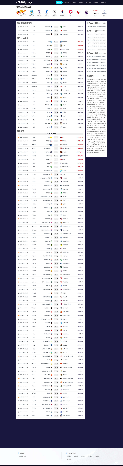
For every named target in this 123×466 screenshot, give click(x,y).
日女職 (34, 400)
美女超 (34, 189)
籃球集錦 (69, 459)
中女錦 (34, 304)
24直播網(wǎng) (24, 2)
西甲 (34, 49)
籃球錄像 (97, 456)
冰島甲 (34, 163)
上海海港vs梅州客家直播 (96, 139)
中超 (34, 26)
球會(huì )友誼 (34, 360)
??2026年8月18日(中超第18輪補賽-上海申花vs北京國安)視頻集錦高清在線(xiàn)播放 (96, 62)
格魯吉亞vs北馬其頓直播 (92, 131)
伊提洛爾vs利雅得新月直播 (97, 117)
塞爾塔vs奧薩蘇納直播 (95, 85)
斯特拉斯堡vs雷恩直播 (96, 114)
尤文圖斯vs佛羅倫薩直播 (95, 110)
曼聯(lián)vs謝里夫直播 (92, 144)
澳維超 (34, 259)
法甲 (34, 41)
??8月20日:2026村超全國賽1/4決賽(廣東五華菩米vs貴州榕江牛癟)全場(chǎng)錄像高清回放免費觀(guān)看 (96, 40)
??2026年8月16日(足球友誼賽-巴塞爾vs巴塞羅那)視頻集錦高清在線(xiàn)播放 (96, 71)
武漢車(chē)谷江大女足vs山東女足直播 (97, 129)
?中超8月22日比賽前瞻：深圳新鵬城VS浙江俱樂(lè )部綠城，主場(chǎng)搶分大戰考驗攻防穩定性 (96, 26)
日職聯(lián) (34, 52)
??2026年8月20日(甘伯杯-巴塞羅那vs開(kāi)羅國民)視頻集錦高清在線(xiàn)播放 (96, 56)
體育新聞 (81, 2)
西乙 (34, 159)
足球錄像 (76, 456)
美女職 (34, 222)
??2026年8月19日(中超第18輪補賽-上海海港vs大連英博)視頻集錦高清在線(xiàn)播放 (96, 59)
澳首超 (34, 256)
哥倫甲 (34, 174)
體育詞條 (103, 2)
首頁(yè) (59, 2)
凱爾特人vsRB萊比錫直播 (96, 148)
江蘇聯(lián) (34, 108)
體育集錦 (96, 2)
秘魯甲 (34, 170)
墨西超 (34, 207)
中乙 (34, 330)
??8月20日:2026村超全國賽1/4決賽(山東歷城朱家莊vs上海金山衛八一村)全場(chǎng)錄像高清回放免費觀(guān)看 (96, 46)
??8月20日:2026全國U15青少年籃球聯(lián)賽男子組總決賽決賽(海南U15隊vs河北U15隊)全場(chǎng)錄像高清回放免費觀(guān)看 (96, 49)
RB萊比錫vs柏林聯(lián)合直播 (93, 123)
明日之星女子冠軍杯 (34, 226)
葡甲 (34, 166)
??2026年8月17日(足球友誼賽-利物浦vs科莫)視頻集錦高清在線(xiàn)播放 (96, 68)
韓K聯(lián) (34, 75)
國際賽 (34, 137)
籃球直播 (73, 2)
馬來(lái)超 (34, 393)
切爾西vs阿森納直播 (93, 100)
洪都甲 (34, 211)
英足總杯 (34, 144)
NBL (34, 252)
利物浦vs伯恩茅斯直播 (94, 89)
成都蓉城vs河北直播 (100, 92)
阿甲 (34, 178)
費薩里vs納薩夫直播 (100, 121)
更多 (104, 23)
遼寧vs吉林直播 (90, 146)
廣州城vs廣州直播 (100, 133)
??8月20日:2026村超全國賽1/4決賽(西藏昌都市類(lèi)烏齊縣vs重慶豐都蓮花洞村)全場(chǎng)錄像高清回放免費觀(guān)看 (96, 43)
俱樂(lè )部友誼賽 (34, 278)
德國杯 (34, 140)
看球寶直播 (93, 133)
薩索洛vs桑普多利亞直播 (96, 90)
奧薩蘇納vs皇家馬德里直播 (97, 125)
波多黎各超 (34, 200)
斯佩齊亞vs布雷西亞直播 (99, 152)
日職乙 (34, 300)
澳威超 (34, 296)
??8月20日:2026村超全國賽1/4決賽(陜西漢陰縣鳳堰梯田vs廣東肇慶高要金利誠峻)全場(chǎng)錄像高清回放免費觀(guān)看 (96, 37)
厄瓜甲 (34, 192)
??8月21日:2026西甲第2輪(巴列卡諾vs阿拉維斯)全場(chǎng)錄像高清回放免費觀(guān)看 (96, 34)
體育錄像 (88, 2)
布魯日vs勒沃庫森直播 (93, 96)
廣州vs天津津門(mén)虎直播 (93, 135)
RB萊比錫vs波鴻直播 (91, 94)
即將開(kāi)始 (80, 26)
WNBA (34, 181)
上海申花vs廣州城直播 (100, 143)
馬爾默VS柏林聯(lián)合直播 (97, 81)
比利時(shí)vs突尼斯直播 (92, 79)
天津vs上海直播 (101, 144)
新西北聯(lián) (34, 233)
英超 (34, 45)
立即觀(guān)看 (80, 41)
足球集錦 (83, 456)
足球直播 (66, 2)
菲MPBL (34, 315)
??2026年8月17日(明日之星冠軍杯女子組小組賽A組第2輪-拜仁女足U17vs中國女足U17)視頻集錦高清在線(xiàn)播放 (96, 65)
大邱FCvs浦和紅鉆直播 (94, 106)
